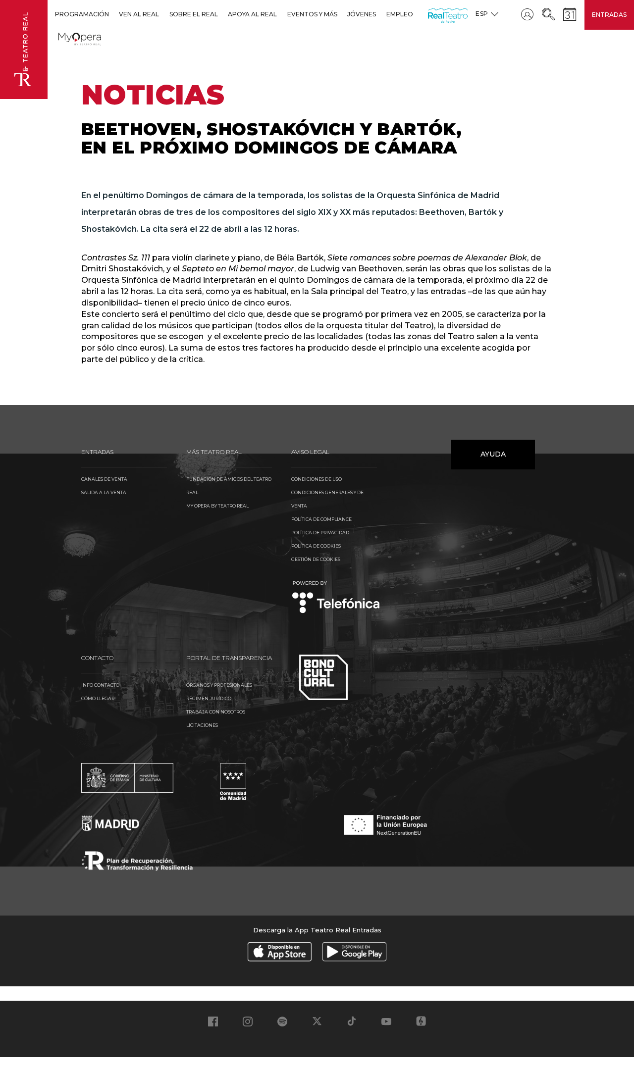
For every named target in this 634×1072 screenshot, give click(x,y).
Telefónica (336, 598)
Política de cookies (316, 546)
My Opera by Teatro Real (217, 506)
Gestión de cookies (315, 559)
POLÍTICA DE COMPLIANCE (321, 519)
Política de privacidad (320, 532)
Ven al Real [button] (139, 14)
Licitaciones (202, 725)
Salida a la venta (103, 492)
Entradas (609, 14)
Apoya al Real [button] (252, 14)
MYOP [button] (64, 37)
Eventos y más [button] (312, 14)
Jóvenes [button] (361, 14)
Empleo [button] (399, 14)
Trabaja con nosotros (215, 712)
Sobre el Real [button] (193, 14)
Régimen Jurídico (208, 698)
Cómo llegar (97, 698)
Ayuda (493, 454)
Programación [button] (82, 14)
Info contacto (100, 685)
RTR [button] (429, 14)
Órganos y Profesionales (219, 685)
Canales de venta (104, 479)
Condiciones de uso (316, 479)
